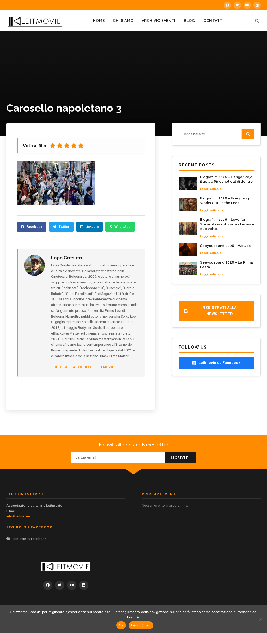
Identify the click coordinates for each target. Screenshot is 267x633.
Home (99, 21)
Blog (189, 21)
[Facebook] (227, 5)
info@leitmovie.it (19, 516)
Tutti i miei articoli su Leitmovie (82, 367)
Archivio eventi (159, 21)
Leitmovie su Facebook (28, 538)
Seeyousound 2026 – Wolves (225, 245)
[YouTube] (247, 5)
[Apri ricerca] (257, 21)
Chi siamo (123, 21)
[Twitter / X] (237, 5)
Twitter (64, 227)
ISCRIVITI (180, 457)
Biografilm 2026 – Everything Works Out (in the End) (224, 200)
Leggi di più (141, 625)
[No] (260, 619)
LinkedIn (92, 227)
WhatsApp (122, 227)
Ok (121, 625)
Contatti (213, 21)
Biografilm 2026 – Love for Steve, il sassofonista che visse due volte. (227, 224)
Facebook (34, 227)
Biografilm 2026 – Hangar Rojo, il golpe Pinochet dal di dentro (226, 179)
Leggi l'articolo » (211, 189)
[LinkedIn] (257, 5)
